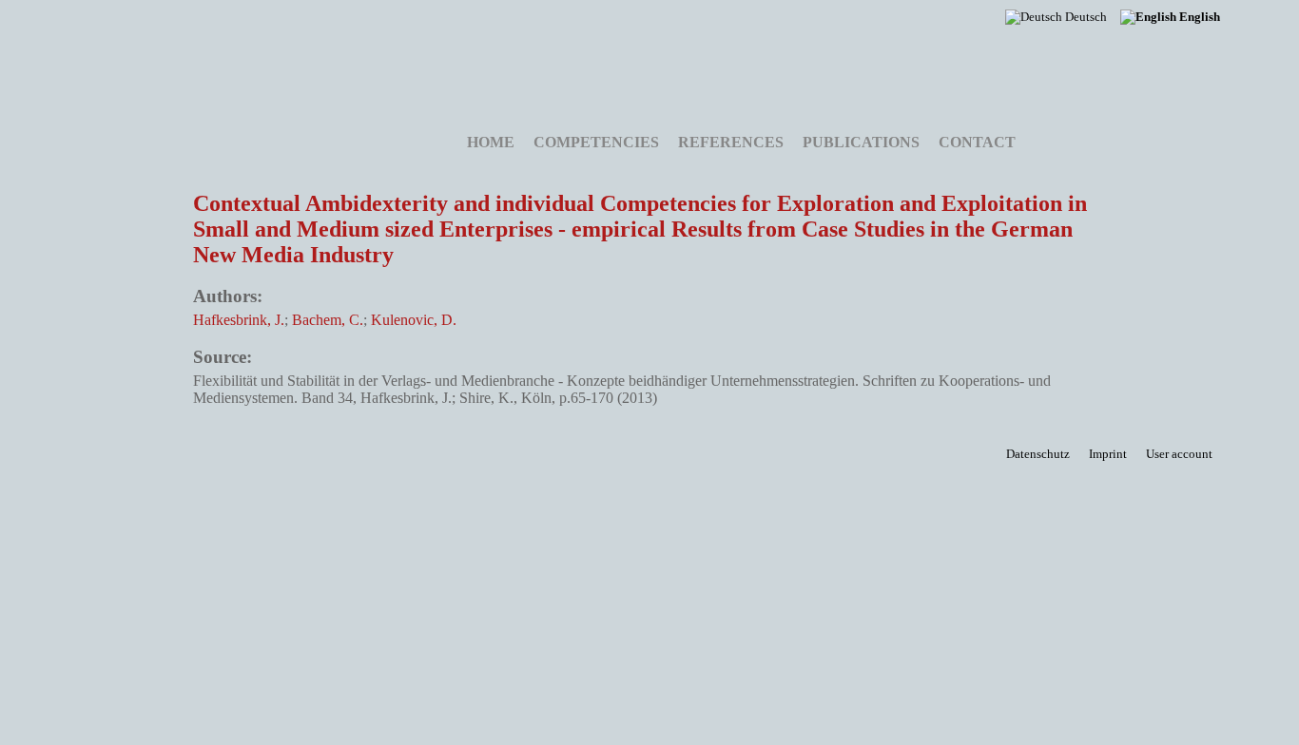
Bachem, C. (327, 320)
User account (1179, 454)
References (731, 142)
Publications (861, 142)
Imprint (1108, 454)
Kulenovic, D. (413, 320)
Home (490, 142)
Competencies (596, 142)
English (1198, 17)
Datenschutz (1038, 454)
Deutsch (1084, 17)
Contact (977, 142)
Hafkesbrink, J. (238, 320)
